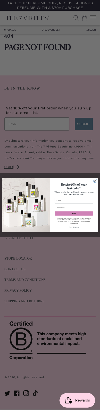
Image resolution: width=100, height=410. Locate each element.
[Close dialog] (95, 180)
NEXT (74, 213)
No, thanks (74, 227)
